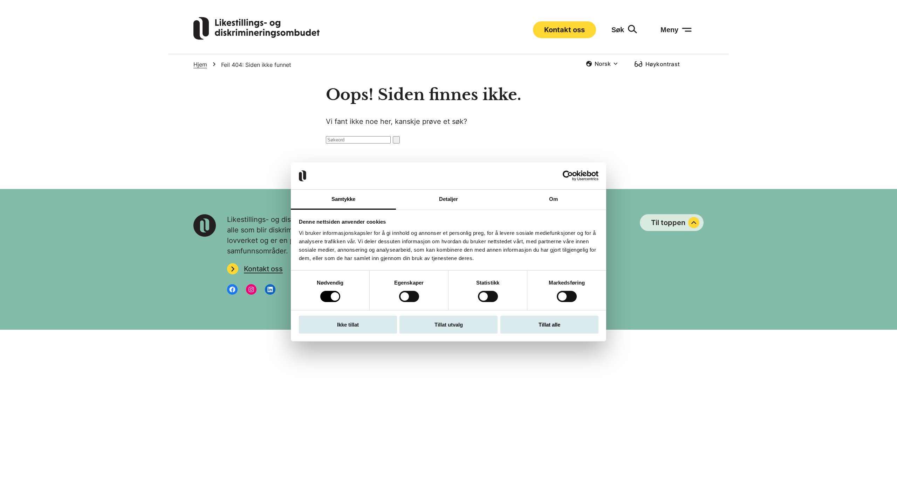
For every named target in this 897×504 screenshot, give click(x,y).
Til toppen (668, 222)
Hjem (200, 64)
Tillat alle (549, 325)
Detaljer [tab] (448, 199)
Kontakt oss (564, 30)
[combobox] (602, 63)
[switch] (409, 296)
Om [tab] (553, 199)
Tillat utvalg (448, 325)
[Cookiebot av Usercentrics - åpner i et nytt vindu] (567, 175)
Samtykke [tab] (343, 199)
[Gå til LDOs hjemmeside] (256, 37)
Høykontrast (662, 64)
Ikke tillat (348, 325)
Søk (617, 30)
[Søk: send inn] (396, 140)
